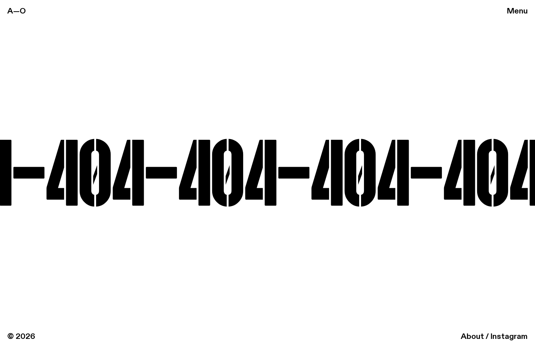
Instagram (509, 337)
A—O (16, 11)
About (472, 337)
